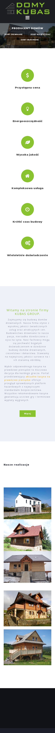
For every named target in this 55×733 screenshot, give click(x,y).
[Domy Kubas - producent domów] (27, 8)
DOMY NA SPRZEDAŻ (41, 34)
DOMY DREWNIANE (14, 34)
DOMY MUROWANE (30, 40)
